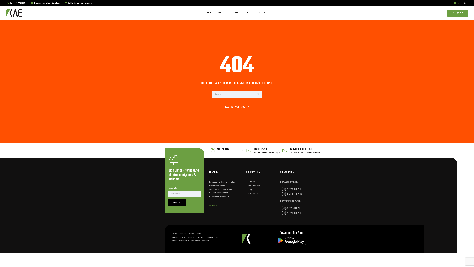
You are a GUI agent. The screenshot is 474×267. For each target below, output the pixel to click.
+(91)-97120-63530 (290, 208)
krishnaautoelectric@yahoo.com (266, 152)
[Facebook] (455, 3)
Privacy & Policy (195, 233)
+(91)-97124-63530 (290, 189)
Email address (174, 188)
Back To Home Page (235, 107)
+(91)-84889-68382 (291, 194)
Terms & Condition (179, 233)
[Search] (465, 3)
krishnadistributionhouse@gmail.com (47, 3)
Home (209, 13)
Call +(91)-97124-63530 (18, 3)
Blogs (249, 13)
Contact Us (261, 13)
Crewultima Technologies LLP (201, 240)
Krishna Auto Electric (195, 237)
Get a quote (213, 206)
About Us (220, 13)
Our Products (235, 13)
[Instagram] (458, 3)
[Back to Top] (469, 263)
